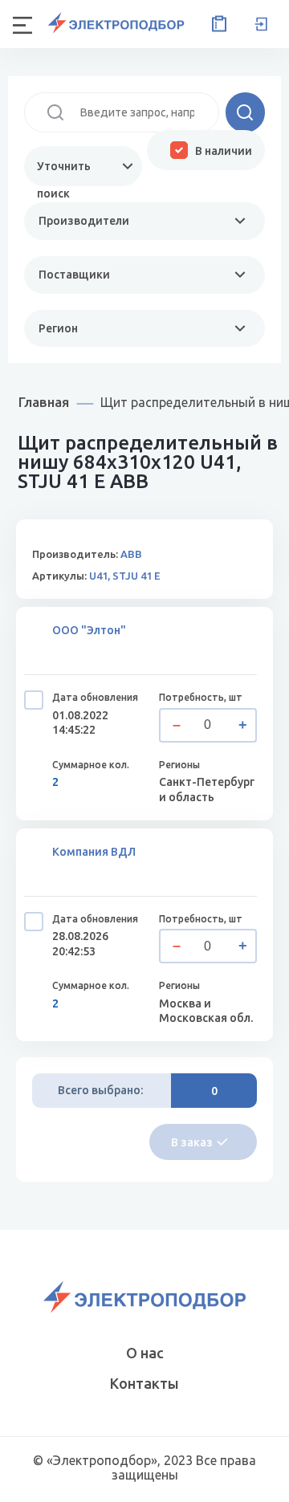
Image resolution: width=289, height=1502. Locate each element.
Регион (58, 328)
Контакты (144, 1383)
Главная (43, 401)
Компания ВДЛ (94, 851)
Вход (261, 24)
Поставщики (74, 274)
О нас (145, 1353)
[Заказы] (216, 24)
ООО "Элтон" (89, 630)
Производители (84, 220)
